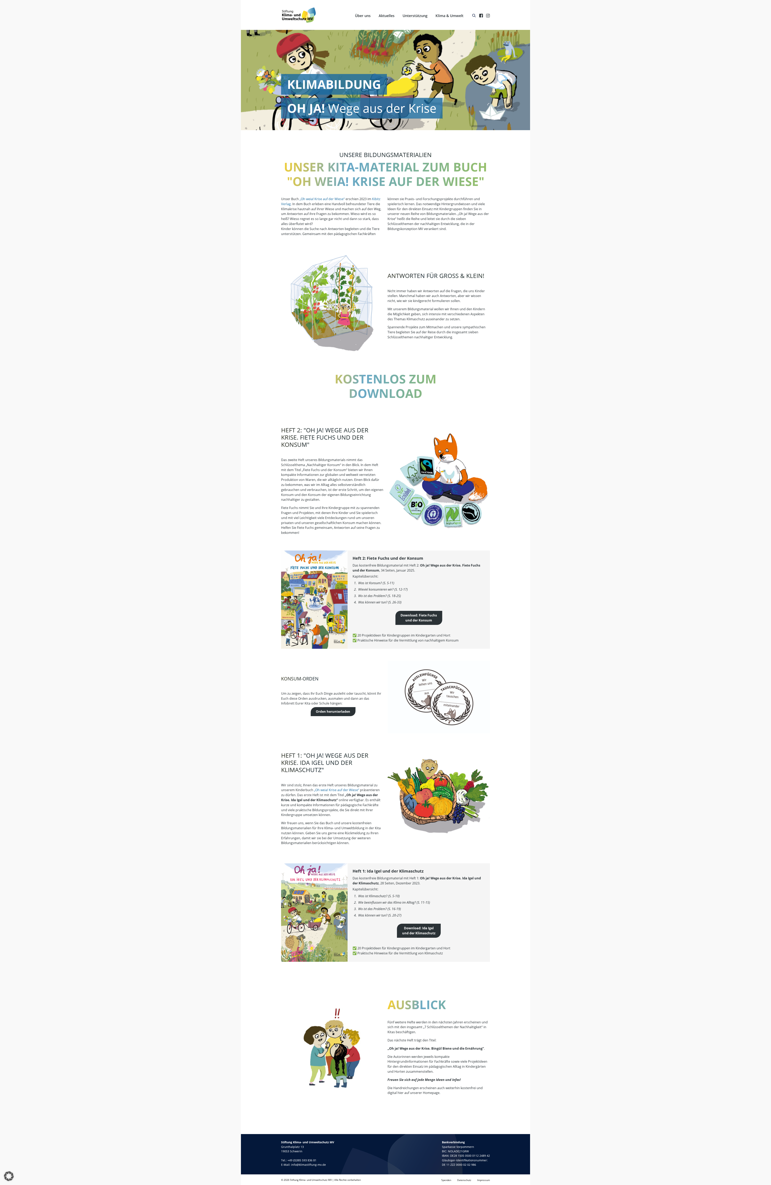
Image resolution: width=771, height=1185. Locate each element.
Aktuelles (387, 15)
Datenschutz (464, 1180)
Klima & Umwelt (449, 15)
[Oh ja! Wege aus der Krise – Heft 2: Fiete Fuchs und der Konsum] (314, 599)
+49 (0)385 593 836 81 (302, 1160)
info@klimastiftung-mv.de (308, 1165)
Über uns (363, 15)
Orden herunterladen (333, 711)
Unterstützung (415, 15)
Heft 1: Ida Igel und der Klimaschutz (388, 871)
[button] (9, 1176)
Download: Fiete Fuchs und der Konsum (419, 617)
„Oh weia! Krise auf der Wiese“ (322, 199)
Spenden (446, 1180)
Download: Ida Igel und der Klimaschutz (418, 930)
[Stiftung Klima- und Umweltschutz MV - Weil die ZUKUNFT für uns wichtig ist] (299, 15)
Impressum (483, 1180)
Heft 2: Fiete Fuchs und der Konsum (388, 558)
